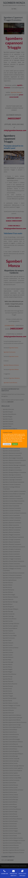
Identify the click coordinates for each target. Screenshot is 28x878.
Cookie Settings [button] (7, 444)
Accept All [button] (15, 444)
